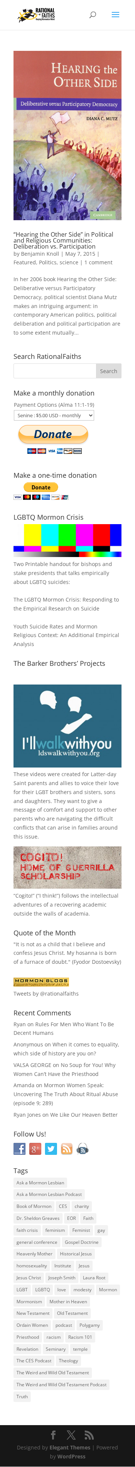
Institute (62, 1266)
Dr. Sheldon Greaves (38, 1218)
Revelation (27, 1349)
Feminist (81, 1230)
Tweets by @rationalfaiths (46, 993)
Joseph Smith (61, 1277)
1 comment (98, 262)
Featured (25, 262)
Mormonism (29, 1301)
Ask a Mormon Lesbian (40, 1183)
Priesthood (27, 1337)
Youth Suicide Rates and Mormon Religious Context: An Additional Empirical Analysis (66, 635)
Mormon (108, 1289)
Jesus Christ (28, 1277)
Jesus (84, 1266)
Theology (68, 1360)
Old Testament (72, 1313)
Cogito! (24, 895)
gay (101, 1230)
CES (63, 1206)
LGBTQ (42, 1289)
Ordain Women (32, 1325)
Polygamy (90, 1325)
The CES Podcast (33, 1360)
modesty (83, 1289)
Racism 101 (80, 1337)
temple (80, 1349)
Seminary (56, 1349)
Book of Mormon (33, 1206)
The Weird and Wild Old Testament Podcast (61, 1384)
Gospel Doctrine (82, 1242)
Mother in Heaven (68, 1301)
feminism (55, 1230)
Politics (48, 262)
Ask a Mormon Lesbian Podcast (49, 1194)
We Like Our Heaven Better (84, 1114)
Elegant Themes (70, 1447)
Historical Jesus (76, 1254)
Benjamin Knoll (40, 253)
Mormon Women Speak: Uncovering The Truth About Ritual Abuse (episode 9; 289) (66, 1094)
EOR (71, 1218)
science (69, 262)
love (61, 1289)
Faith (88, 1218)
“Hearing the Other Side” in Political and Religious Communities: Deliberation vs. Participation (63, 240)
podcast (64, 1325)
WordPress (71, 1456)
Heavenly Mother (34, 1254)
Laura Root (94, 1277)
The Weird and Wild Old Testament (52, 1372)
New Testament (33, 1313)
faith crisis (27, 1230)
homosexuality (31, 1266)
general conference (36, 1242)
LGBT (42, 792)
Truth (22, 1396)
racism (53, 1337)
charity (82, 1206)
